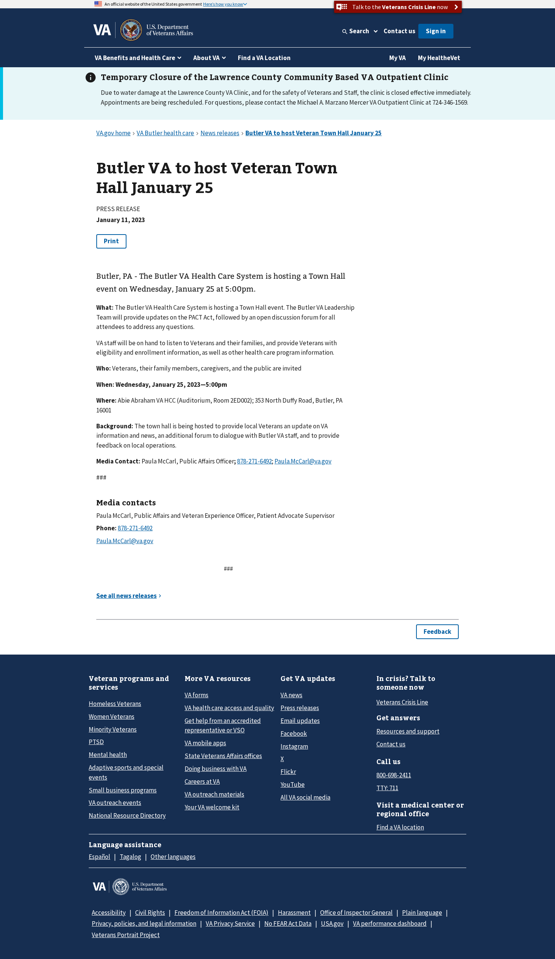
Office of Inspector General (356, 912)
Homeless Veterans (115, 704)
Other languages (173, 856)
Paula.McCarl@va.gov (302, 461)
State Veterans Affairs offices (223, 756)
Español (99, 856)
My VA (397, 58)
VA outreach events (115, 802)
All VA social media (305, 797)
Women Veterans (111, 716)
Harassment (294, 912)
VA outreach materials (214, 794)
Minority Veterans (113, 729)
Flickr (288, 772)
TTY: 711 (387, 788)
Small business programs (123, 790)
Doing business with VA (216, 768)
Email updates (300, 721)
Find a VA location (400, 827)
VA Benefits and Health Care (135, 58)
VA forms (196, 695)
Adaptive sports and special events (126, 772)
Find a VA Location (264, 58)
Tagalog (130, 856)
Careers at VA (202, 781)
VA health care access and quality (229, 708)
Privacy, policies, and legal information (144, 923)
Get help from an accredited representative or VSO (223, 725)
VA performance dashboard (390, 923)
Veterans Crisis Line (402, 702)
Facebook (294, 733)
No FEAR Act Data (287, 923)
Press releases (300, 708)
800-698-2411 (393, 775)
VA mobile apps (205, 743)
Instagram (294, 746)
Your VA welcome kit (212, 807)
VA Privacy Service (230, 923)
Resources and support (407, 731)
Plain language (422, 912)
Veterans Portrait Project (126, 935)
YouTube (293, 784)
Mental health (108, 755)
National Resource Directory (127, 815)
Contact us (399, 31)
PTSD (96, 742)
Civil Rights (150, 912)
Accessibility (109, 912)
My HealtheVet (439, 58)
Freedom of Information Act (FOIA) (221, 912)
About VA (206, 58)
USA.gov (332, 923)
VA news (291, 695)
